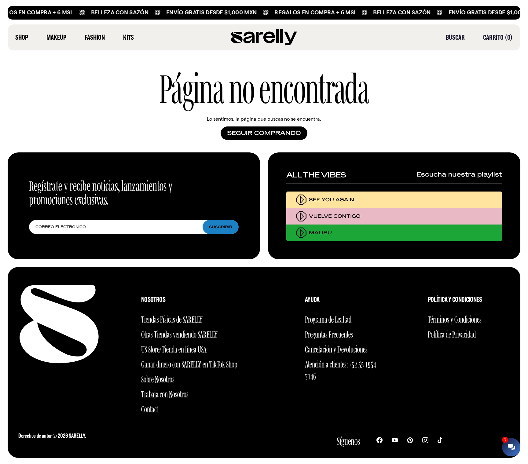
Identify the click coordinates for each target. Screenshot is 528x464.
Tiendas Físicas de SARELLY (172, 318)
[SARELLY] (264, 37)
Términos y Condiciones (455, 318)
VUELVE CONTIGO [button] (335, 216)
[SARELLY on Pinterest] (410, 440)
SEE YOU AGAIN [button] (331, 200)
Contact (149, 408)
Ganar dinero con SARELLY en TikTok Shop (189, 363)
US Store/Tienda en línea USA (174, 348)
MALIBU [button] (320, 233)
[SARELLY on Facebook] (379, 440)
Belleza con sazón (112, 12)
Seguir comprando (264, 133)
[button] (455, 37)
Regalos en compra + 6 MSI (307, 12)
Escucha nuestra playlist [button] (459, 174)
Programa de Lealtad (328, 318)
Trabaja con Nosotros (165, 393)
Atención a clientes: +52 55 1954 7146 (340, 369)
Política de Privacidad (452, 333)
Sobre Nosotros (157, 378)
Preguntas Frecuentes (329, 333)
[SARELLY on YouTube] (395, 440)
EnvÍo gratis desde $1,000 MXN (204, 12)
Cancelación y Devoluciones (336, 348)
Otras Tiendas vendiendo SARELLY (179, 333)
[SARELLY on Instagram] (425, 440)
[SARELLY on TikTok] (440, 440)
